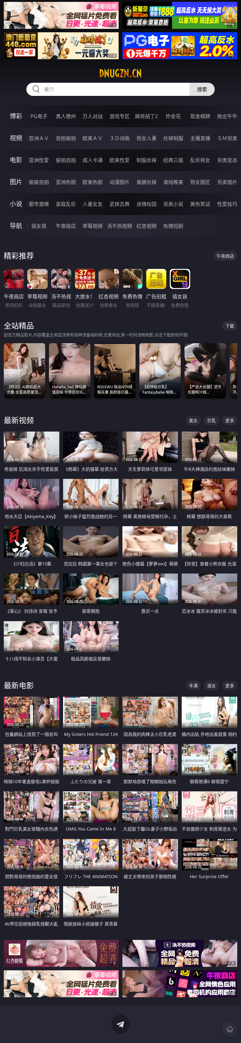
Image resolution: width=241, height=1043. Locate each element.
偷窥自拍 (39, 182)
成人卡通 (93, 160)
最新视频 (19, 420)
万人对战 (93, 116)
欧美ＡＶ (93, 138)
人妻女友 (93, 204)
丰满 (193, 686)
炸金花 (173, 116)
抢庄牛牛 (227, 116)
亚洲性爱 (39, 160)
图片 (16, 182)
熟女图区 (200, 182)
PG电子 (38, 116)
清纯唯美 (173, 182)
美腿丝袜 (147, 182)
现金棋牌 (200, 116)
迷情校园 (147, 204)
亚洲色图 (66, 182)
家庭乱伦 (66, 204)
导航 (16, 226)
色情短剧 (173, 226)
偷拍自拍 (66, 160)
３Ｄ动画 (120, 138)
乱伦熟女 (200, 160)
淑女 (211, 686)
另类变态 (227, 160)
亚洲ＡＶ (39, 138)
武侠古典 (120, 204)
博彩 (16, 116)
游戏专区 (120, 116)
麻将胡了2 (146, 116)
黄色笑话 (200, 204)
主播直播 (200, 138)
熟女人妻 (147, 138)
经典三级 (173, 160)
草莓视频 (93, 226)
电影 (16, 160)
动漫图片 (120, 182)
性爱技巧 (227, 204)
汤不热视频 (119, 226)
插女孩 (38, 226)
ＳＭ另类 (227, 138)
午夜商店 (66, 226)
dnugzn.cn (120, 73)
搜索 (202, 89)
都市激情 (39, 204)
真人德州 (66, 116)
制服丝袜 (147, 160)
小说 (16, 204)
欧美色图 (93, 182)
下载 (229, 326)
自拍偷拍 (66, 138)
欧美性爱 (120, 160)
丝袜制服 (173, 138)
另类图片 (227, 182)
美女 (193, 420)
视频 (16, 138)
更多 (229, 420)
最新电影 (19, 685)
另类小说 (173, 204)
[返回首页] (229, 1029)
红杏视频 (147, 226)
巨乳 (211, 420)
